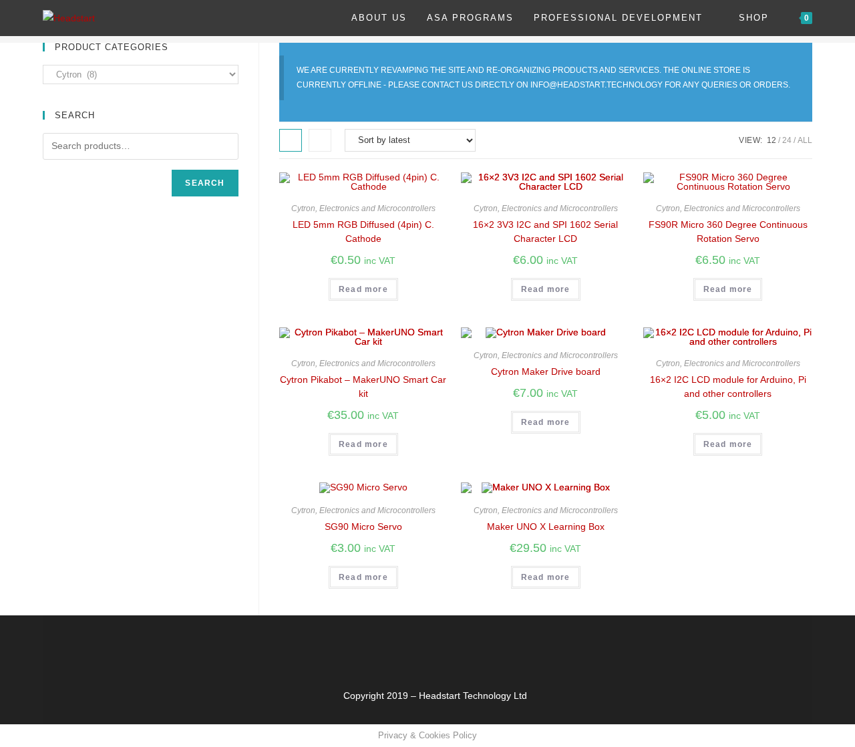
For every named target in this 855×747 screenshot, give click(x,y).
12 (771, 140)
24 (787, 140)
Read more (363, 289)
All (805, 140)
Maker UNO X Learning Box (546, 526)
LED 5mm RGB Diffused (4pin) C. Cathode (363, 231)
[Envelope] (435, 645)
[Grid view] (290, 140)
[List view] (320, 140)
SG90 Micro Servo (363, 526)
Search (204, 183)
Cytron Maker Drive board (546, 371)
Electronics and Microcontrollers (377, 208)
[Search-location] (513, 645)
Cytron (303, 208)
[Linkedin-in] (474, 645)
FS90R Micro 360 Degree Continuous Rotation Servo (728, 231)
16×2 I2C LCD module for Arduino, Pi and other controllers (728, 386)
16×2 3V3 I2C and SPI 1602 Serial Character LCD (545, 231)
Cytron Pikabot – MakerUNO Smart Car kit (363, 386)
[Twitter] (395, 645)
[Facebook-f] (356, 645)
